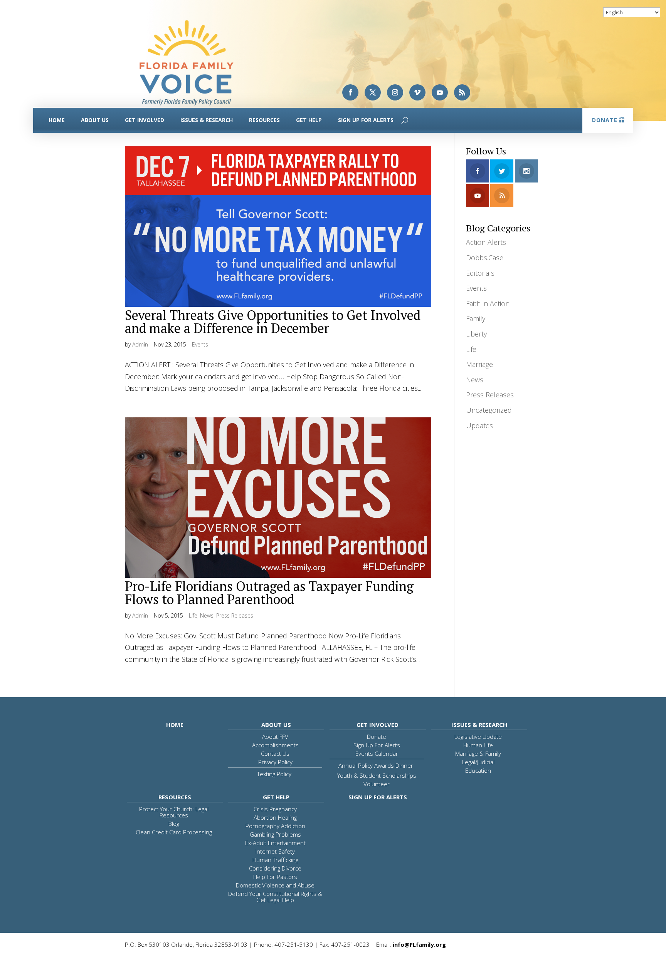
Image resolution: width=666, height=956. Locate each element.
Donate (604, 120)
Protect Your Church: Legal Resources (174, 812)
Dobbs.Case (484, 257)
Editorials (480, 273)
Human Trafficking (275, 860)
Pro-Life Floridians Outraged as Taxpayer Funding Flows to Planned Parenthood (269, 593)
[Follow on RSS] (462, 92)
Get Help (309, 120)
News (207, 615)
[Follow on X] (373, 92)
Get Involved (144, 120)
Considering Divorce (275, 868)
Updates (479, 425)
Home (57, 120)
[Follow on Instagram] (395, 92)
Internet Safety (275, 851)
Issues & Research (206, 120)
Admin (140, 344)
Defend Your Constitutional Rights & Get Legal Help (275, 897)
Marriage (479, 364)
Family (475, 318)
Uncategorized (489, 410)
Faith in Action (488, 303)
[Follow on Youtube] (440, 92)
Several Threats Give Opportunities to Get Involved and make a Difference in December (272, 321)
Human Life (478, 745)
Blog (173, 823)
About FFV (275, 736)
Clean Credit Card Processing (174, 832)
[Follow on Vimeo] (417, 92)
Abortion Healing (275, 817)
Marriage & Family (478, 753)
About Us (95, 120)
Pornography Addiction (275, 826)
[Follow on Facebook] (350, 92)
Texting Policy (274, 774)
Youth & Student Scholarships (376, 775)
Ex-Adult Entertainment (275, 843)
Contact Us (275, 753)
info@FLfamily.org (419, 944)
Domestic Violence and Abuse (275, 885)
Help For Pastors (275, 877)
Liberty (476, 333)
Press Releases (234, 615)
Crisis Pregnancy (275, 809)
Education (478, 770)
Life (193, 615)
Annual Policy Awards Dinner (375, 765)
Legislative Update (478, 736)
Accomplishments (275, 745)
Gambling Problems (275, 834)
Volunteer (376, 784)
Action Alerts (486, 242)
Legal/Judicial (478, 762)
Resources (264, 120)
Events (200, 344)
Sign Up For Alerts (366, 120)
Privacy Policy (275, 762)
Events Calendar (376, 753)
